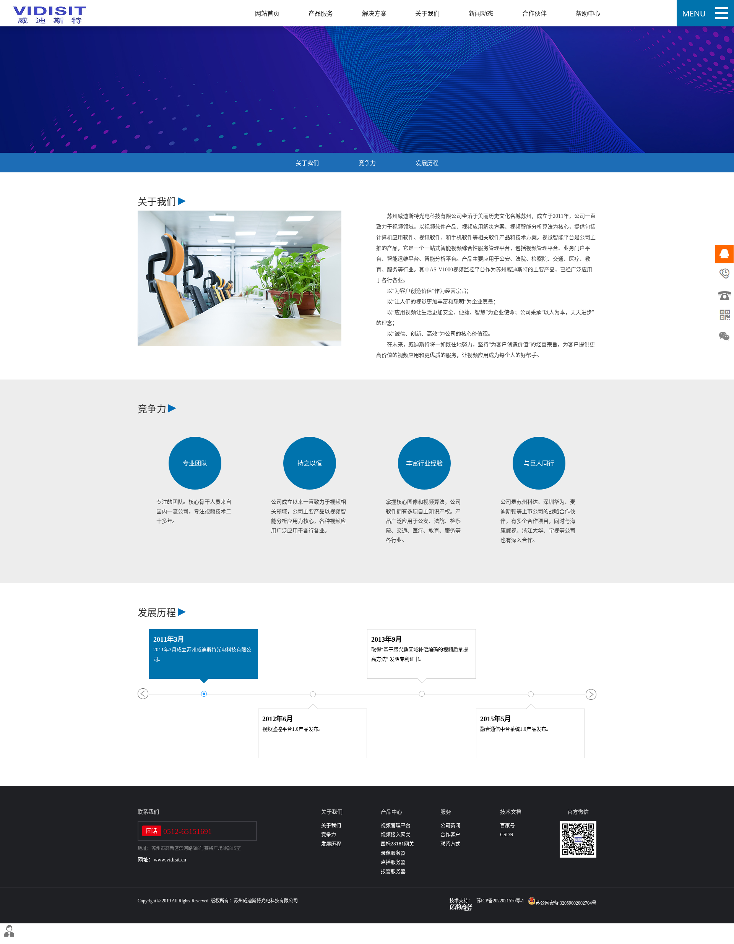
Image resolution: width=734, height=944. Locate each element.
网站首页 (267, 13)
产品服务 (321, 13)
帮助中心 (588, 13)
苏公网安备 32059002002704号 (566, 902)
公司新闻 (450, 825)
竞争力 (367, 163)
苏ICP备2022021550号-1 (500, 900)
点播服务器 (393, 862)
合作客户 (450, 834)
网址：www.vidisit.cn (162, 859)
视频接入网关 (396, 834)
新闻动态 (481, 13)
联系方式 (450, 843)
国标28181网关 (397, 843)
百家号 (507, 825)
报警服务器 (393, 871)
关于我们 (427, 13)
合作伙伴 (534, 13)
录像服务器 (393, 852)
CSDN (506, 834)
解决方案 (374, 13)
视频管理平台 (396, 825)
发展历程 (427, 163)
